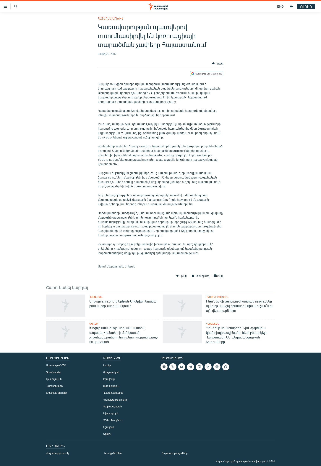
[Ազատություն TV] (291, 6)
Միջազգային (110, 413)
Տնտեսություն (111, 385)
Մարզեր (94, 323)
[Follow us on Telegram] (190, 366)
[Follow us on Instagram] (199, 366)
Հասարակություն (217, 296)
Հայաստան (95, 296)
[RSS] (208, 366)
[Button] (217, 63)
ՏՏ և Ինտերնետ (112, 420)
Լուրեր (107, 365)
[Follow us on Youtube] (181, 366)
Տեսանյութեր (53, 372)
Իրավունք (109, 379)
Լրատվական (53, 379)
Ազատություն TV (56, 365)
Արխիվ (107, 433)
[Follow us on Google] (225, 366)
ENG (280, 6)
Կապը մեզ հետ (113, 453)
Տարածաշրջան (112, 406)
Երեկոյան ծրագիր (56, 392)
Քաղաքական (111, 372)
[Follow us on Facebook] (164, 366)
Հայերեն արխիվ (110, 18)
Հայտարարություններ (174, 453)
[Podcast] (216, 366)
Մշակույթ (108, 427)
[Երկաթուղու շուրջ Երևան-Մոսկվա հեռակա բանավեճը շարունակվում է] (65, 306)
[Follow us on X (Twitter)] (172, 366)
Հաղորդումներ (54, 385)
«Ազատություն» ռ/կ (57, 453)
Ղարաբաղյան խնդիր (115, 399)
